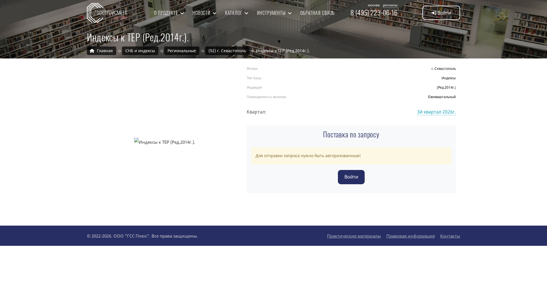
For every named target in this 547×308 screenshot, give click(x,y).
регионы (390, 5)
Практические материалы (354, 236)
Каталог (234, 12)
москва (374, 5)
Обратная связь (317, 12)
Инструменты (272, 12)
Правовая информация (410, 236)
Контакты (450, 236)
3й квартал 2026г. (436, 112)
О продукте (166, 12)
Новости (202, 12)
